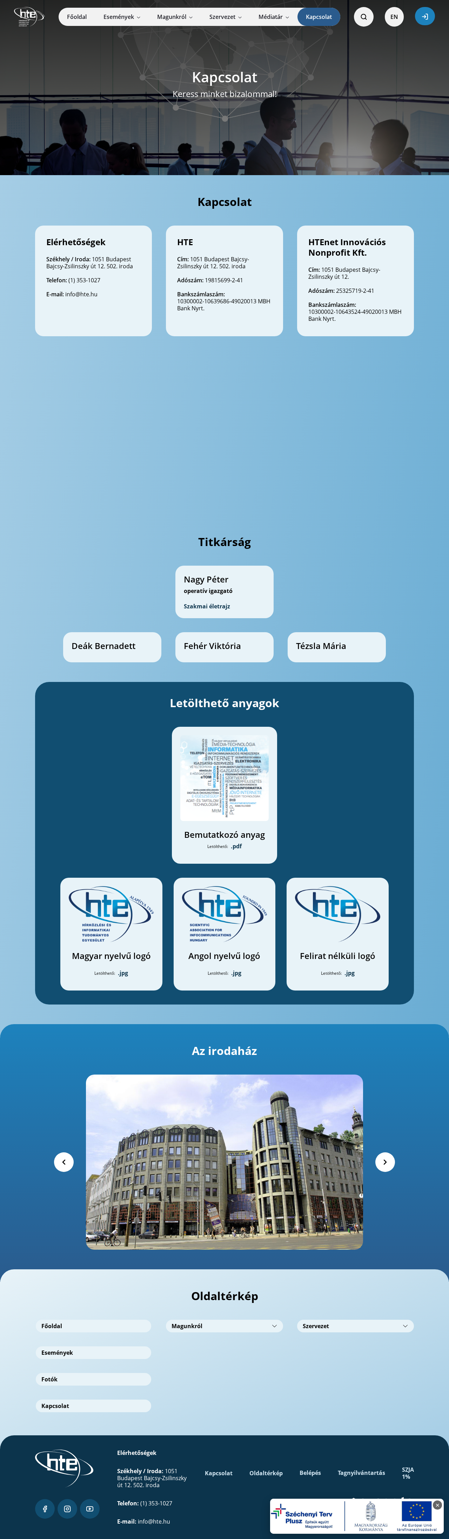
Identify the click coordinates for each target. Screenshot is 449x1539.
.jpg (123, 972)
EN (394, 17)
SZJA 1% (408, 1473)
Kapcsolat (219, 1473)
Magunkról (187, 1326)
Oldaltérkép (266, 1473)
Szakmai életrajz (207, 606)
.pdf (236, 846)
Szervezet (316, 1326)
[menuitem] (77, 17)
